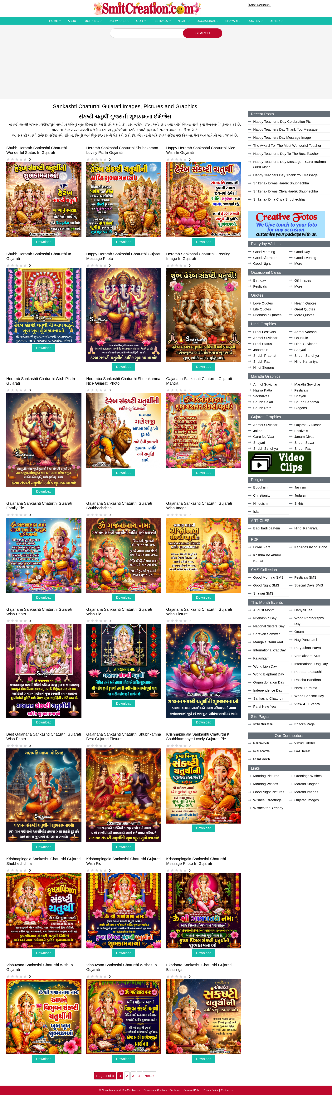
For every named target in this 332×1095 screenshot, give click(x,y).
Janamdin (260, 350)
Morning (92, 20)
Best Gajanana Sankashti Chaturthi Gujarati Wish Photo (43, 736)
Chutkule (301, 338)
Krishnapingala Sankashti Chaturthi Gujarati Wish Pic (123, 861)
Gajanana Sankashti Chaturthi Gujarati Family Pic (39, 505)
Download (43, 242)
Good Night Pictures (268, 792)
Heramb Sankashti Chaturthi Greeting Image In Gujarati (198, 256)
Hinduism (260, 503)
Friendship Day (264, 618)
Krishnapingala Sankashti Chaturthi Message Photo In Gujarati (196, 861)
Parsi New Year (265, 706)
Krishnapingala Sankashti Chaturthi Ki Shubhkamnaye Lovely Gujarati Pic (198, 736)
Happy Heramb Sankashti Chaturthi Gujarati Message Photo (123, 256)
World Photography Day (309, 621)
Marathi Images (306, 792)
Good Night (262, 263)
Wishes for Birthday (268, 808)
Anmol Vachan (305, 332)
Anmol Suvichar (265, 338)
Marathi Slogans (306, 784)
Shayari (231, 20)
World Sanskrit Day (309, 696)
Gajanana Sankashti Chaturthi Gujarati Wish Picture (199, 611)
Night (182, 20)
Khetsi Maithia (261, 758)
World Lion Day (265, 666)
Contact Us (226, 1090)
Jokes (257, 431)
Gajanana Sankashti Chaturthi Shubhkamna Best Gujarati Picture (123, 736)
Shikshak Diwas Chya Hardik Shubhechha (285, 191)
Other (275, 20)
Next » (149, 1076)
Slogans (300, 408)
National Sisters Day (269, 626)
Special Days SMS (308, 585)
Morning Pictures (266, 776)
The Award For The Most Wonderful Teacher (287, 146)
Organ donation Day (268, 682)
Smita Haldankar (263, 723)
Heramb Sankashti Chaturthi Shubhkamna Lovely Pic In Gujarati (122, 150)
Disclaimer (175, 1090)
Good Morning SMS (268, 577)
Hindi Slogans (264, 367)
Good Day (302, 252)
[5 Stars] (25, 159)
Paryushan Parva (307, 648)
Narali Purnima (305, 688)
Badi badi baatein (266, 528)
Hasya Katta (262, 390)
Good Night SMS (266, 585)
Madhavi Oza (261, 742)
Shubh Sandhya (306, 356)
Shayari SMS (263, 593)
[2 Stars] (12, 159)
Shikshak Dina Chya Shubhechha (279, 199)
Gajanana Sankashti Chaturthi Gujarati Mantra (199, 381)
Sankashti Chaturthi (268, 698)
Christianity (261, 495)
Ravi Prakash (302, 750)
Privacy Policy (210, 1090)
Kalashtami (261, 658)
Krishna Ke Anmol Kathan (267, 558)
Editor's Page (304, 724)
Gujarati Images (306, 800)
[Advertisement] (166, 67)
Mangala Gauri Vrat (268, 642)
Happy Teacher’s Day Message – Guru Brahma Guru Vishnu (289, 164)
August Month (264, 610)
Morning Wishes (265, 784)
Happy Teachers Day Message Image (282, 137)
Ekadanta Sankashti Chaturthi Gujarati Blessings (199, 967)
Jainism (300, 487)
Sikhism (300, 503)
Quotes (253, 20)
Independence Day (267, 690)
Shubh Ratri (262, 361)
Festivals (160, 20)
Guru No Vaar (263, 437)
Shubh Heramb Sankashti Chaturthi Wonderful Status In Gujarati (36, 150)
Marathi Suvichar (307, 384)
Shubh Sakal (263, 402)
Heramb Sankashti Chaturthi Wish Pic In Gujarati (40, 381)
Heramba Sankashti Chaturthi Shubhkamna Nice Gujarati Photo (123, 381)
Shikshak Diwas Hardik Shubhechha (281, 183)
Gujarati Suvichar (307, 425)
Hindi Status (262, 344)
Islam (257, 511)
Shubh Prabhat (264, 356)
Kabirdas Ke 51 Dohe (310, 547)
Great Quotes (304, 309)
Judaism (300, 495)
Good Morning (264, 252)
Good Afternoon (265, 258)
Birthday (259, 280)
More (298, 263)
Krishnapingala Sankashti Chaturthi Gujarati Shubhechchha (43, 861)
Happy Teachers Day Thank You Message (285, 129)
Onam (299, 632)
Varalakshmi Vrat (307, 656)
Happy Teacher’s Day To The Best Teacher (286, 154)
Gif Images (302, 280)
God (139, 20)
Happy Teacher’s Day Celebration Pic (282, 122)
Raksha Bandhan (307, 680)
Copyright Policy (192, 1090)
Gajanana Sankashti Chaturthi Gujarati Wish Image (199, 505)
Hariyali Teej (303, 610)
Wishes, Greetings (267, 800)
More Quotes (304, 315)
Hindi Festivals (264, 332)
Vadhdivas (261, 396)
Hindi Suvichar (305, 344)
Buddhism (261, 487)
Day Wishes (117, 20)
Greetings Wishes (308, 776)
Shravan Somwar (266, 634)
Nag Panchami (305, 640)
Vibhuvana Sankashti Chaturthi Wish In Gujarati (39, 967)
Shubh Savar (304, 443)
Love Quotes (263, 303)
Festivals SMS (305, 577)
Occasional (206, 20)
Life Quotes (262, 309)
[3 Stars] (17, 159)
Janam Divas (304, 437)
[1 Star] (8, 159)
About (73, 20)
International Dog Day (311, 664)
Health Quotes (305, 303)
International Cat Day (269, 650)
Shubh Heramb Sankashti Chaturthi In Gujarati (38, 256)
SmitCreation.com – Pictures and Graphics (144, 1090)
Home (53, 20)
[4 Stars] (21, 159)
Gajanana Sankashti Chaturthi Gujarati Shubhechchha (119, 505)
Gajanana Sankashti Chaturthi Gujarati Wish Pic (119, 611)
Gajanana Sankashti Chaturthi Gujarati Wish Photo (39, 611)
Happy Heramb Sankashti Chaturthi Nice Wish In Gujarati (200, 150)
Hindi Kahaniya (306, 361)
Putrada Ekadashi (308, 672)
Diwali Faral (262, 547)
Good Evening (305, 258)
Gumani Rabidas (304, 742)
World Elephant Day (268, 674)
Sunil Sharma (261, 750)
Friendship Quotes (267, 315)
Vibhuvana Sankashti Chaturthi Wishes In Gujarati (121, 967)
